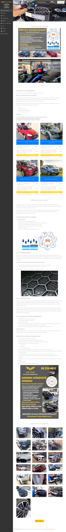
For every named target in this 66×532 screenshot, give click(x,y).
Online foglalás (61, 2)
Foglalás (3, 31)
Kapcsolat (4, 28)
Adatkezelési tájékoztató (49, 529)
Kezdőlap (4, 13)
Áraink (3, 25)
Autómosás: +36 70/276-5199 (6, 7)
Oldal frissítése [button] (40, 520)
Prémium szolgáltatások (6, 23)
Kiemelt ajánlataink (5, 10)
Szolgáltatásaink (5, 18)
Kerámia (3, 20)
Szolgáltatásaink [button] (5, 33)
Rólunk (3, 15)
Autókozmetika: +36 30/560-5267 (6, 5)
